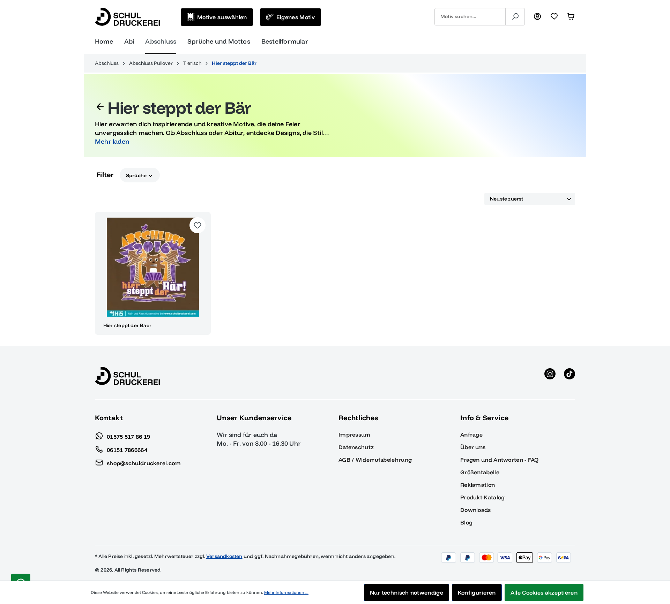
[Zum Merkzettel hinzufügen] (197, 225)
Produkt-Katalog (482, 497)
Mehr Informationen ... (286, 592)
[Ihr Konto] (537, 16)
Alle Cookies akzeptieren (544, 592)
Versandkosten (224, 556)
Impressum (354, 434)
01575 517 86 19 (128, 436)
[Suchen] (515, 16)
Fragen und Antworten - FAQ (499, 459)
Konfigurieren (477, 592)
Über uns (472, 447)
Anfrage (471, 434)
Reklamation (477, 484)
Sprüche (137, 175)
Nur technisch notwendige (406, 592)
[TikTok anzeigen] (569, 376)
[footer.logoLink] (127, 375)
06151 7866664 (127, 449)
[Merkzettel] (554, 16)
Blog (466, 522)
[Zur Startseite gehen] (127, 17)
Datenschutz (356, 447)
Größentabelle (479, 472)
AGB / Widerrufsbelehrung (375, 459)
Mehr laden (112, 141)
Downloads (475, 509)
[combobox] (470, 16)
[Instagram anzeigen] (550, 376)
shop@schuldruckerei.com (144, 463)
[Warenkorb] (571, 16)
